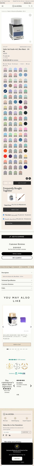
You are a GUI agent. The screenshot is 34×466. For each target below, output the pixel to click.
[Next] (30, 28)
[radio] (5, 69)
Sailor (5, 46)
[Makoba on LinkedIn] (9, 435)
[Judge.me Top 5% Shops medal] (25, 366)
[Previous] (3, 28)
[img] (7, 389)
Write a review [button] (17, 254)
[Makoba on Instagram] (6, 435)
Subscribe (25, 432)
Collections (4, 11)
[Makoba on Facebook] (3, 435)
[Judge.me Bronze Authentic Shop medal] (17, 366)
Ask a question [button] (17, 257)
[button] (23, 46)
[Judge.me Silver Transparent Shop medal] (10, 366)
